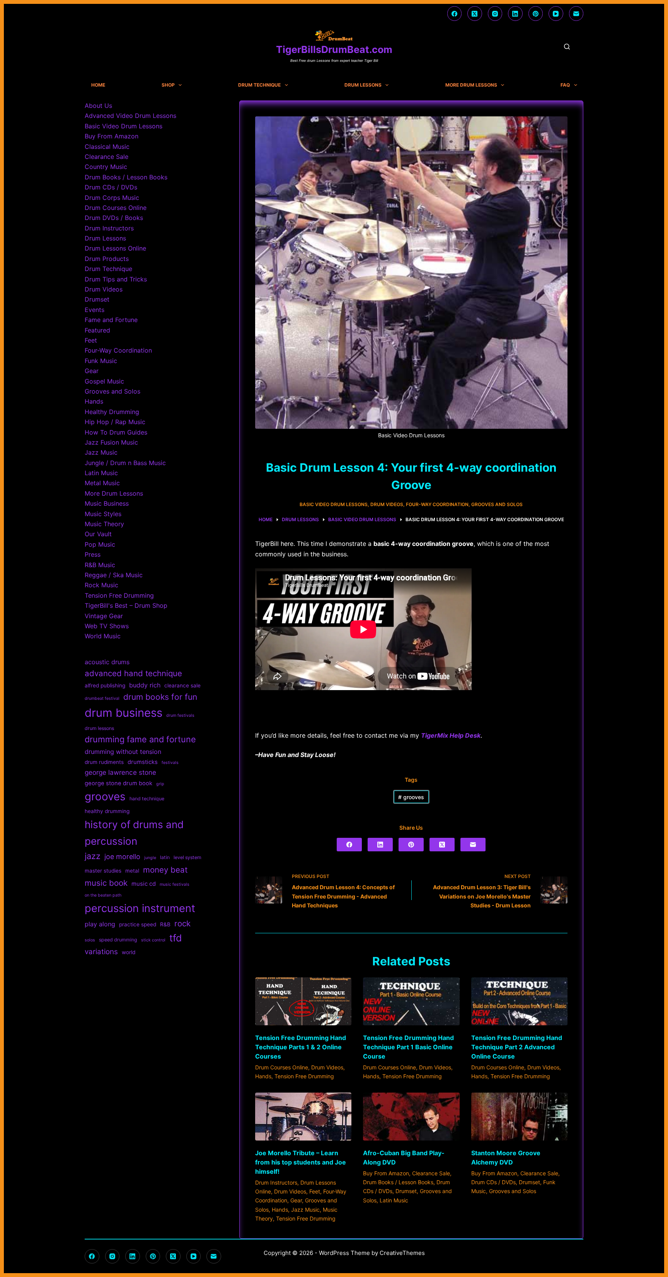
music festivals (174, 884)
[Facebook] (454, 13)
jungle (150, 857)
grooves (411, 797)
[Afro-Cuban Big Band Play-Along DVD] (411, 1117)
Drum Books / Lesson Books (398, 1182)
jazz (93, 856)
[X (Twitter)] (474, 13)
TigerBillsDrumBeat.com (334, 49)
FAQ (565, 85)
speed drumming (118, 940)
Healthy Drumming (112, 412)
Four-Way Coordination (437, 504)
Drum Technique (259, 85)
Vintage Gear (104, 616)
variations (101, 951)
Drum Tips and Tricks (116, 279)
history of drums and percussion (134, 832)
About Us (98, 105)
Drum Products (107, 259)
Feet (314, 1191)
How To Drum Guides (116, 432)
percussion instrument (140, 908)
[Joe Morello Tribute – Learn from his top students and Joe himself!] (303, 1117)
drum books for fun (160, 697)
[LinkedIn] (515, 13)
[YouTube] (556, 13)
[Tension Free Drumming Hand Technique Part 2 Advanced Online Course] (519, 1001)
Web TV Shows (107, 626)
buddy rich (144, 685)
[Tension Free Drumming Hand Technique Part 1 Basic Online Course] (411, 1001)
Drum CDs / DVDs (493, 1182)
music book (106, 883)
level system (187, 857)
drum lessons (99, 728)
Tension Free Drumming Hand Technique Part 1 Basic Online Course (408, 1047)
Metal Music (102, 483)
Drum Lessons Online (115, 248)
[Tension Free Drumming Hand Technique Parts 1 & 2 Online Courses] (303, 1001)
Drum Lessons (363, 85)
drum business (123, 712)
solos (90, 940)
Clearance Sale (431, 1173)
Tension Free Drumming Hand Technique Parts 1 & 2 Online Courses (300, 1047)
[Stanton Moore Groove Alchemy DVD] (519, 1117)
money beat (165, 870)
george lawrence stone (120, 772)
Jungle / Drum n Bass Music (125, 463)
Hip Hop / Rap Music (115, 422)
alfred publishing (105, 685)
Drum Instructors (276, 1182)
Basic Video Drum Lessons (334, 504)
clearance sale (182, 685)
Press (93, 554)
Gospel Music (104, 381)
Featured (97, 330)
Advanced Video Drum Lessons (130, 115)
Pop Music (100, 544)
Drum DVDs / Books (114, 218)
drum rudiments (104, 762)
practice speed (137, 924)
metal (132, 871)
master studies (103, 871)
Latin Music (394, 1200)
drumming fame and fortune (140, 739)
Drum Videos (386, 504)
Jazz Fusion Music (111, 442)
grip (160, 783)
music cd (143, 883)
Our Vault (98, 534)
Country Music (106, 166)
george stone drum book (118, 783)
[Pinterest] (535, 13)
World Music (103, 636)
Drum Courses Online (281, 1067)
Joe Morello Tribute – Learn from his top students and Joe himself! (300, 1162)
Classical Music (107, 146)
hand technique (147, 798)
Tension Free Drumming (304, 1076)
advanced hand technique (133, 673)
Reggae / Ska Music (114, 575)
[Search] (567, 46)
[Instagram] (495, 13)
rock (182, 923)
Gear (296, 1200)
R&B (165, 924)
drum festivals (180, 715)
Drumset (406, 1191)
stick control (153, 940)
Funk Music (101, 361)
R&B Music (100, 565)
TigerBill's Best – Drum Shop (126, 605)
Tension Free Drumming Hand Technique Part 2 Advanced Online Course (516, 1047)
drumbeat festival (102, 698)
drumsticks (143, 762)
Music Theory (104, 524)
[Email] (576, 13)
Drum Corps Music (112, 197)
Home (98, 85)
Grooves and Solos (497, 504)
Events (94, 310)
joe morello (122, 856)
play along (100, 924)
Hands (263, 1076)
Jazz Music (305, 1209)
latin (165, 857)
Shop (168, 85)
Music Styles (103, 514)
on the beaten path (103, 895)
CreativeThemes (402, 1253)
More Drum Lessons (471, 85)
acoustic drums (107, 662)
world (128, 952)
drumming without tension (123, 751)
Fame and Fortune (111, 320)
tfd (175, 938)
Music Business (107, 503)
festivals (170, 762)
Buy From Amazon (386, 1173)
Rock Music (101, 585)
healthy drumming (107, 811)
